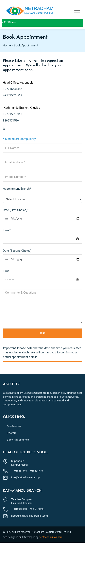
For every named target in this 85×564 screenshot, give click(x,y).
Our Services (14, 426)
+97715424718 (12, 95)
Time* (7, 230)
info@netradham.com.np (25, 477)
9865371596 (11, 120)
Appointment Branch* (17, 188)
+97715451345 (12, 89)
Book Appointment (18, 439)
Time (6, 271)
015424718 (36, 470)
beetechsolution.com (50, 537)
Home (7, 45)
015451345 (20, 470)
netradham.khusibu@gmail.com (29, 515)
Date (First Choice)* (16, 210)
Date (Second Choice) (17, 250)
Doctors (11, 432)
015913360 (20, 509)
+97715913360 (12, 114)
